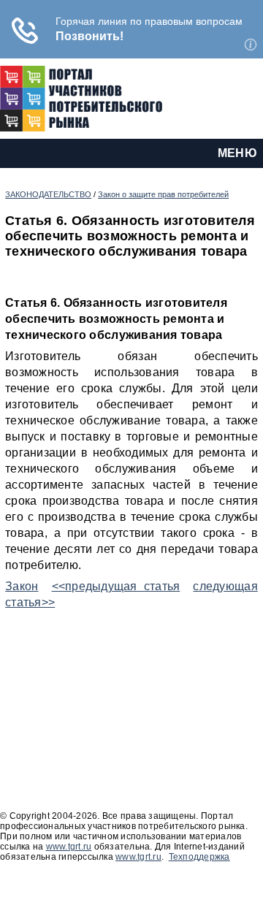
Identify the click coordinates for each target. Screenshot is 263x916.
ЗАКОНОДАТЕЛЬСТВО (48, 194)
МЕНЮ (237, 153)
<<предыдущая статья (116, 586)
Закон (21, 586)
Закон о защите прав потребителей (163, 194)
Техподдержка (199, 857)
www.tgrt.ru (69, 846)
